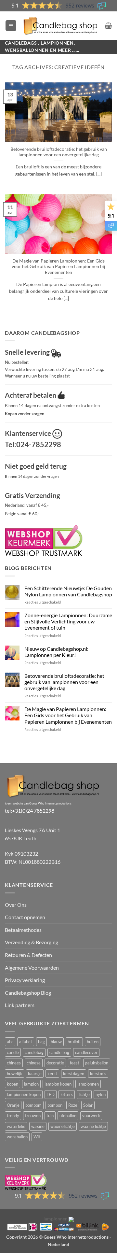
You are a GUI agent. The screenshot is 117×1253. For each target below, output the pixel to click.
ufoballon (67, 1115)
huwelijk (14, 1073)
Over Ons (16, 905)
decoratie (55, 1062)
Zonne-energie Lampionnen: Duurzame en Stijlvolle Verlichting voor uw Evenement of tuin (68, 621)
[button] (11, 25)
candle (13, 1052)
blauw (56, 1041)
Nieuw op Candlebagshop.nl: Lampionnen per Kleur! (56, 652)
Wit (36, 1136)
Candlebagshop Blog (28, 993)
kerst (52, 1073)
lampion (31, 1084)
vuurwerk (91, 1115)
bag (41, 1041)
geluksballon (96, 1062)
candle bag (59, 1052)
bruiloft (74, 1041)
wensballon (17, 1136)
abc (10, 1041)
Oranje (13, 1105)
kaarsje (35, 1073)
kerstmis (98, 1073)
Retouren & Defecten (28, 955)
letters (66, 1094)
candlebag (34, 1052)
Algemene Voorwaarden (32, 967)
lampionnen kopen (24, 1094)
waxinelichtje (62, 1126)
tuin (50, 1115)
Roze (72, 1105)
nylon (101, 1094)
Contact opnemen (25, 917)
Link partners (19, 1005)
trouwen (33, 1115)
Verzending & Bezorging (31, 942)
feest (74, 1062)
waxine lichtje (93, 1126)
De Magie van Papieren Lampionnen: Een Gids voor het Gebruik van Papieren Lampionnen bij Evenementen (58, 266)
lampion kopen (58, 1084)
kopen (12, 1084)
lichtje (84, 1094)
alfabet (25, 1041)
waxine (38, 1126)
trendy (13, 1115)
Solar (88, 1105)
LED (50, 1094)
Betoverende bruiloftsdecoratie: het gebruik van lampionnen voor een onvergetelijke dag (58, 152)
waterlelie (16, 1126)
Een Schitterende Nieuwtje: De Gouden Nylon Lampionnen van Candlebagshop (68, 591)
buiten (92, 1041)
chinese (34, 1062)
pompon (54, 1105)
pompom (33, 1105)
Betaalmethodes (23, 930)
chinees (14, 1062)
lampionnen (88, 1084)
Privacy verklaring (25, 980)
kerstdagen (73, 1073)
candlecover (86, 1052)
